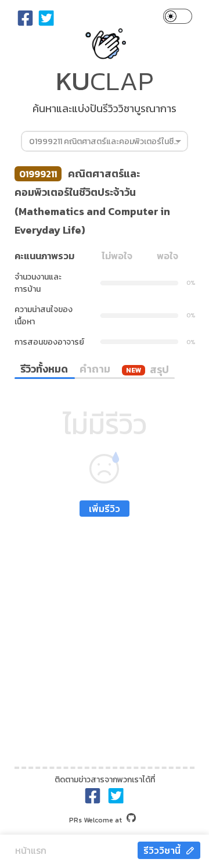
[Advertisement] (104, 638)
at (95, 820)
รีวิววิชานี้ (162, 850)
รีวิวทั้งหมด (44, 369)
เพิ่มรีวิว (104, 509)
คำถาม (95, 369)
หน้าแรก (30, 850)
